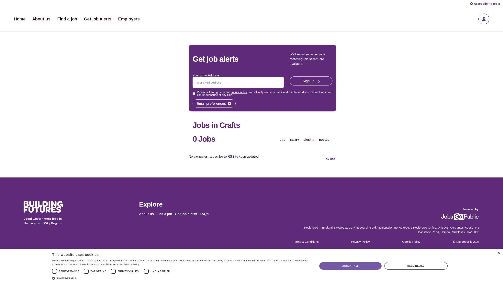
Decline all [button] (415, 266)
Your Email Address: (206, 75)
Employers (129, 19)
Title (282, 139)
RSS (333, 159)
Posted (324, 139)
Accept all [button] (350, 266)
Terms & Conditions (306, 241)
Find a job (67, 19)
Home (20, 19)
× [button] (498, 253)
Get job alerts (97, 19)
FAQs (204, 214)
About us (41, 19)
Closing (309, 139)
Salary (294, 139)
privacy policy (239, 92)
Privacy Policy (360, 241)
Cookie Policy (411, 241)
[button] (181, 278)
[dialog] (251, 266)
